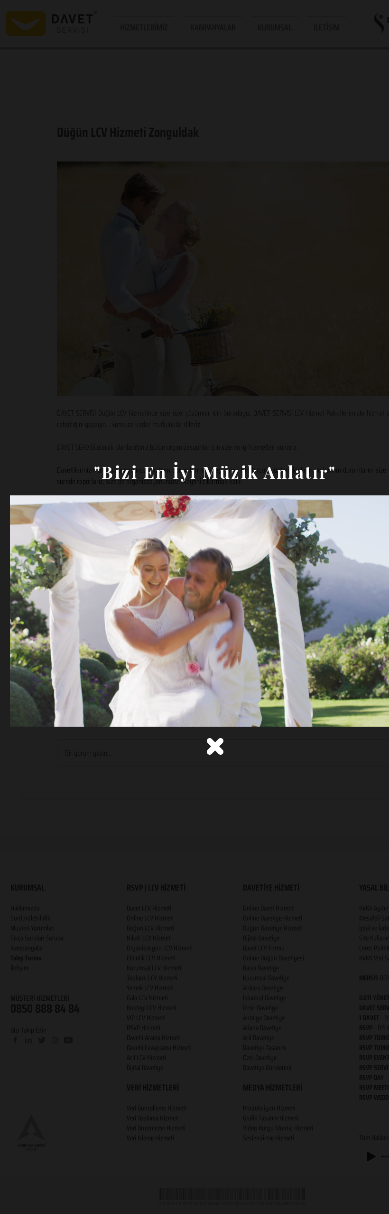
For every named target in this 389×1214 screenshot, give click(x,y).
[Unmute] (38, 714)
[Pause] (22, 714)
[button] (215, 746)
